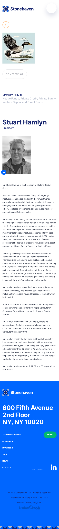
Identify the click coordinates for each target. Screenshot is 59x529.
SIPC (39, 502)
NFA (34, 502)
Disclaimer (16, 497)
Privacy (26, 497)
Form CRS (37, 497)
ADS (46, 497)
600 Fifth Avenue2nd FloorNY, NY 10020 (27, 415)
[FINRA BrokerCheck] (29, 508)
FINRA (10, 369)
